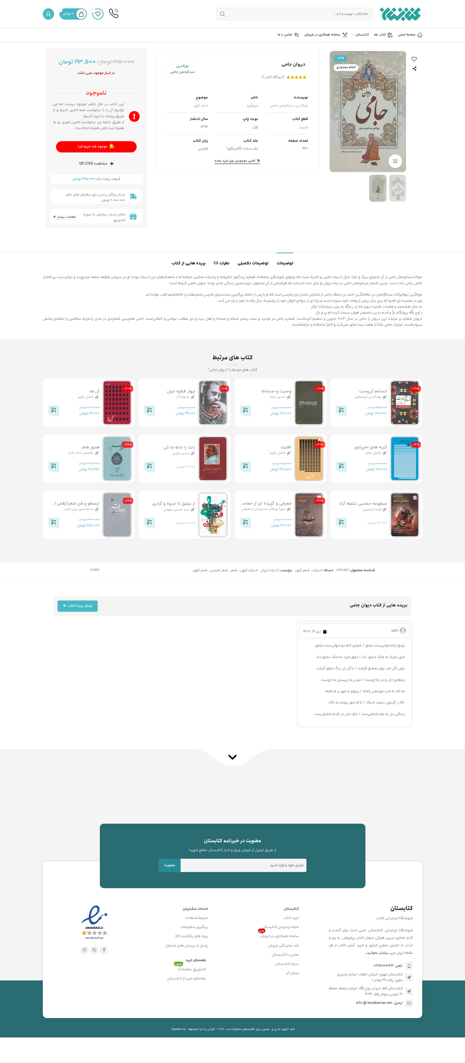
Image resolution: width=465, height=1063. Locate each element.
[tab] (285, 261)
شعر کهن (200, 106)
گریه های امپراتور (370, 447)
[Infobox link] (113, 14)
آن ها (94, 391)
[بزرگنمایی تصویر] (395, 161)
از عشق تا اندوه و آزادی (173, 503)
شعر (234, 570)
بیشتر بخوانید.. (377, 953)
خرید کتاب (291, 918)
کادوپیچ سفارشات (190, 968)
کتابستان (291, 909)
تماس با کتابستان (285, 955)
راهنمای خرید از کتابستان (186, 979)
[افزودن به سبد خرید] (341, 412)
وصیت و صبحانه (276, 391)
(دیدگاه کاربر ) (273, 77)
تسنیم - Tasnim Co (184, 1029)
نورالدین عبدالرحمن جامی (182, 69)
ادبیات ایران (270, 570)
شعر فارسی (219, 570)
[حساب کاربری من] (48, 14)
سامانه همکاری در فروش (279, 935)
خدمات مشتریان (195, 909)
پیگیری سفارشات (194, 927)
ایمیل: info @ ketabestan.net (379, 1003)
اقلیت (285, 447)
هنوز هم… (90, 447)
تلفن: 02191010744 (388, 966)
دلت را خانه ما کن (179, 448)
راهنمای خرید (195, 960)
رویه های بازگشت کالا (191, 936)
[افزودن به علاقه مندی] (414, 59)
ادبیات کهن (249, 570)
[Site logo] (400, 14)
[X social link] (94, 950)
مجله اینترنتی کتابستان (280, 927)
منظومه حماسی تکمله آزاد (363, 503)
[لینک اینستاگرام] (84, 950)
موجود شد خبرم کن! (96, 146)
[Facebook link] (104, 950)
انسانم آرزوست (373, 391)
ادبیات (317, 570)
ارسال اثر (292, 973)
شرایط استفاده (196, 918)
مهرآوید (252, 106)
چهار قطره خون (181, 391)
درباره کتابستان (287, 964)
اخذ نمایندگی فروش (283, 946)
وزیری (303, 127)
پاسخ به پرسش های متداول (186, 946)
